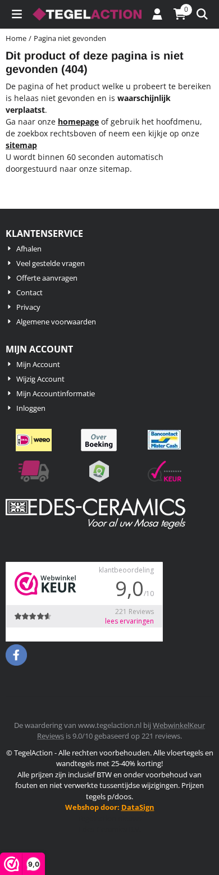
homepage (78, 121)
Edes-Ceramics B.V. (110, 829)
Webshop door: (109, 807)
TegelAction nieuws (109, 818)
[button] (17, 14)
